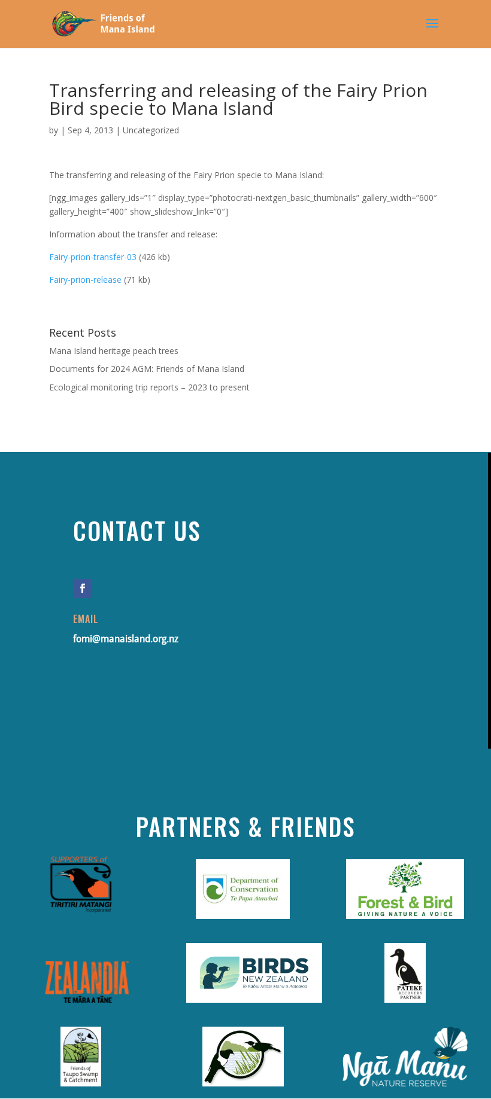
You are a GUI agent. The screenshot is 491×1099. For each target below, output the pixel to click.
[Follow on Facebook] (82, 588)
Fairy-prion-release (85, 279)
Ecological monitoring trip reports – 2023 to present (149, 387)
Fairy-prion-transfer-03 (93, 256)
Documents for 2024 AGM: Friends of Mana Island (146, 368)
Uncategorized (151, 130)
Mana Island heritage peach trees (113, 350)
